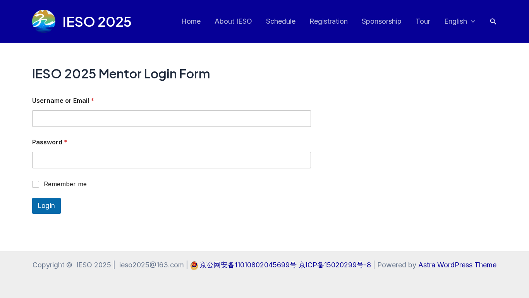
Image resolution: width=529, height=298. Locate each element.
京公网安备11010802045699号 (249, 265)
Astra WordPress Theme (457, 265)
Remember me (65, 184)
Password (49, 142)
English (455, 21)
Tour (423, 21)
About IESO (233, 21)
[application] (471, 21)
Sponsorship (382, 21)
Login (46, 206)
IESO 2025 (97, 21)
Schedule (280, 21)
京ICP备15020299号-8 (336, 265)
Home (191, 21)
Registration (328, 21)
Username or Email (63, 100)
